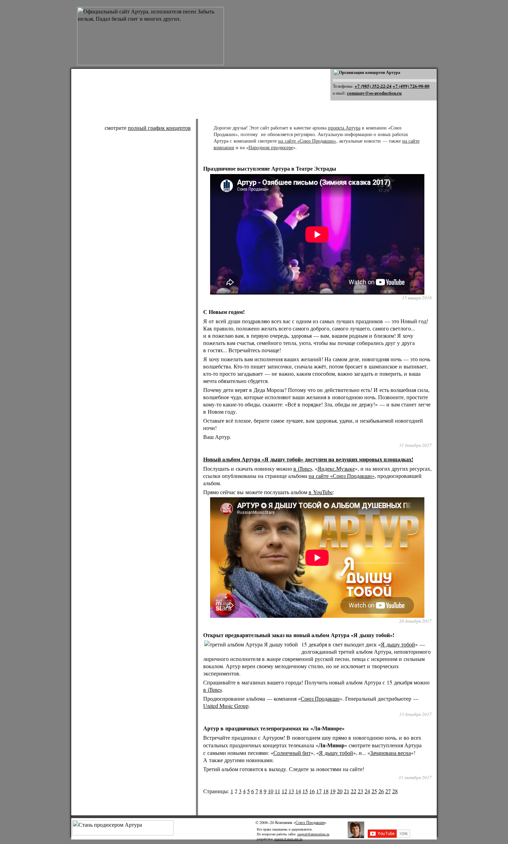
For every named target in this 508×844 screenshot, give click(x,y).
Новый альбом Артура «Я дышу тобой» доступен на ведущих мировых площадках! (308, 459)
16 (312, 791)
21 (346, 791)
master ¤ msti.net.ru (288, 838)
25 (374, 791)
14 (298, 791)
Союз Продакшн (320, 698)
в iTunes (302, 468)
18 (326, 791)
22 (353, 791)
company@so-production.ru (374, 92)
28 (395, 791)
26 (381, 791)
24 (367, 791)
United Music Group (225, 705)
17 (319, 791)
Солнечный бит (292, 752)
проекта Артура (344, 127)
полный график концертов (159, 127)
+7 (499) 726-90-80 (411, 86)
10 (270, 791)
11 (277, 791)
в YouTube (321, 492)
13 (291, 791)
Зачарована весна (390, 752)
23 (360, 791)
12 (284, 791)
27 (388, 791)
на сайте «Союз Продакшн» (307, 140)
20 (339, 791)
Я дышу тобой (398, 644)
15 (305, 791)
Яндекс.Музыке (336, 468)
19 (333, 791)
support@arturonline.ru (313, 834)
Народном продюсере (270, 147)
